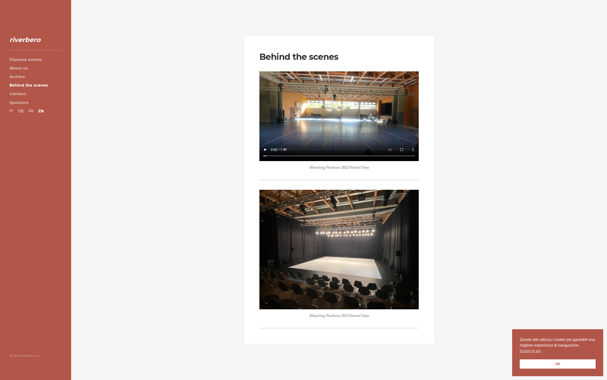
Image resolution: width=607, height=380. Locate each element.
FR (31, 111)
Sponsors (18, 102)
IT (11, 111)
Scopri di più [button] (530, 351)
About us (18, 68)
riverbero (25, 40)
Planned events (25, 59)
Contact (17, 94)
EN (41, 111)
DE (21, 111)
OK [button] (557, 364)
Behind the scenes (28, 85)
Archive (17, 77)
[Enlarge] (412, 196)
